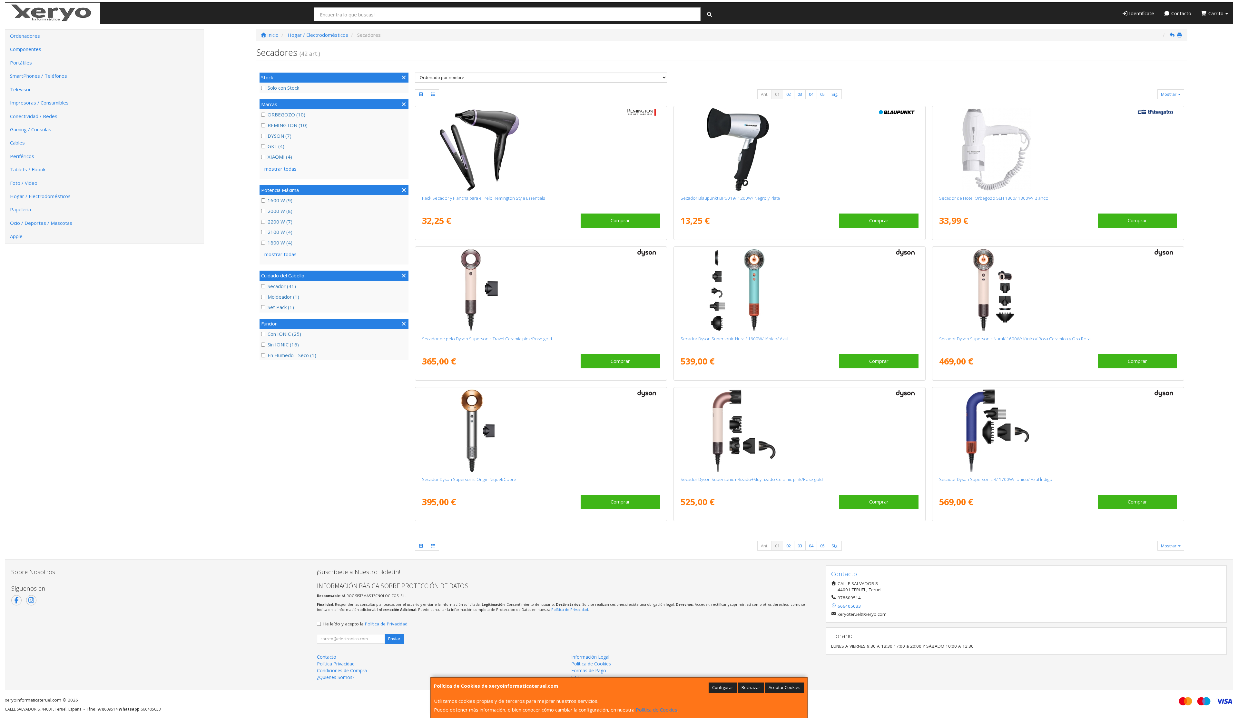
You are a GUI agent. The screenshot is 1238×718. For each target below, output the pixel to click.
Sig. (834, 94)
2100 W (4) (280, 232)
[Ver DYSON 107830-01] (541, 430)
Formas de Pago (588, 670)
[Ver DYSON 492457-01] (541, 290)
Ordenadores (25, 36)
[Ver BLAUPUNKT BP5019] (799, 149)
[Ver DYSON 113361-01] (799, 430)
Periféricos (22, 156)
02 (788, 94)
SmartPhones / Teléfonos (38, 76)
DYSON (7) (279, 136)
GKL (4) (276, 146)
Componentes (25, 49)
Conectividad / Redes (33, 116)
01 (777, 94)
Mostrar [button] (1169, 94)
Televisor (20, 89)
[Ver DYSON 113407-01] (1058, 290)
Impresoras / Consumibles (39, 102)
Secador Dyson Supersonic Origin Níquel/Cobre (469, 479)
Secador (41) (282, 286)
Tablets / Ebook (27, 169)
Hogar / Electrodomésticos (40, 196)
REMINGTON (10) (288, 125)
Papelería (20, 209)
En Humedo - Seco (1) (292, 355)
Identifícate (1141, 13)
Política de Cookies (656, 709)
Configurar (722, 687)
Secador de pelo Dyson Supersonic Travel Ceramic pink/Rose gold (487, 339)
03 (800, 94)
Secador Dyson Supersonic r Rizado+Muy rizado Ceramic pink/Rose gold (752, 479)
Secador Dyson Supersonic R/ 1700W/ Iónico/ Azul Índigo (995, 479)
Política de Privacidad (569, 609)
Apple (16, 236)
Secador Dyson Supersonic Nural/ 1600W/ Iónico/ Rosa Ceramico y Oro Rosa (1015, 339)
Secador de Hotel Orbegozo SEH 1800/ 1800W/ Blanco (993, 198)
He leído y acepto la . (365, 624)
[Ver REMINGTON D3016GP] (541, 149)
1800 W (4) (280, 242)
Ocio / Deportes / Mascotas (41, 223)
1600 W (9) (280, 200)
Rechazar (751, 687)
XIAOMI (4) (280, 157)
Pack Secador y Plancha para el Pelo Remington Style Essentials (483, 198)
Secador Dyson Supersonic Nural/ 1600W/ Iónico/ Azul (734, 339)
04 (811, 94)
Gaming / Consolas (30, 129)
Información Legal (590, 657)
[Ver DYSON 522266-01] (1058, 430)
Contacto (1180, 13)
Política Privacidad (336, 664)
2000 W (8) (280, 211)
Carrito (1216, 13)
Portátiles (21, 62)
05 (822, 94)
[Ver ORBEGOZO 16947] (1058, 149)
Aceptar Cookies (785, 687)
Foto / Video (23, 183)
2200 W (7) (280, 221)
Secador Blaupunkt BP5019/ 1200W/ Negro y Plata (730, 198)
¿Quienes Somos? (335, 677)
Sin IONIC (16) (283, 344)
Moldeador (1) (283, 297)
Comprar (620, 220)
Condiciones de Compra (342, 670)
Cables (17, 142)
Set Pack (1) (281, 307)
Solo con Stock (283, 88)
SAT (575, 677)
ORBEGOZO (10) (286, 114)
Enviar (394, 639)
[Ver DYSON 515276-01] (799, 290)
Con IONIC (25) (284, 334)
